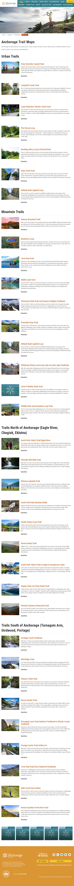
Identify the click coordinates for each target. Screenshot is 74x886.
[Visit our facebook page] (65, 854)
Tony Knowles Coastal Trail (32, 64)
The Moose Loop (28, 128)
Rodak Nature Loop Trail (31, 522)
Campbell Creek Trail (30, 85)
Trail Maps (17, 35)
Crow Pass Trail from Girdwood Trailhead (38, 767)
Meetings (34, 1)
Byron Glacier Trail (29, 700)
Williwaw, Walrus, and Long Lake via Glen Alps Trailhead (45, 365)
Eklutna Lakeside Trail (30, 481)
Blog (62, 1)
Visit (21, 1)
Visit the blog (42, 861)
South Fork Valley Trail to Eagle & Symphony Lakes (43, 565)
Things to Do (30, 4)
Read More (24, 76)
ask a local (60, 861)
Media (53, 865)
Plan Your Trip (68, 4)
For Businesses (54, 1)
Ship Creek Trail (28, 171)
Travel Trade (43, 1)
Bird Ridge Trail (27, 659)
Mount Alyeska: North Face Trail (34, 807)
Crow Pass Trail (27, 258)
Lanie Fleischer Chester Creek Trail (36, 107)
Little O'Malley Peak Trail (32, 386)
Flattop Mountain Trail (30, 219)
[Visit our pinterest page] (54, 854)
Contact (39, 865)
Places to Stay (47, 4)
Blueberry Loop (27, 239)
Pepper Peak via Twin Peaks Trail (35, 586)
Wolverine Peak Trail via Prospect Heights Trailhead (43, 301)
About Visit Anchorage (46, 865)
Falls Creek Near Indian (31, 788)
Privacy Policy (68, 865)
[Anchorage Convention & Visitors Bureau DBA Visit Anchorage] (9, 3)
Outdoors (21, 4)
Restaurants (57, 4)
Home (4, 35)
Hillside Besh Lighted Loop (32, 190)
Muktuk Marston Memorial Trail (35, 606)
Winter (27, 1)
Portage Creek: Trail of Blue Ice (34, 745)
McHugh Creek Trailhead (31, 638)
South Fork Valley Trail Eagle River (36, 440)
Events (38, 4)
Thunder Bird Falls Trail (31, 460)
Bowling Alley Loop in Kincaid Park (36, 149)
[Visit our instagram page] (57, 854)
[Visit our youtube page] (61, 854)
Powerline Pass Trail (29, 322)
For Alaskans (57, 865)
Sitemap (63, 865)
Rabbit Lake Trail (28, 280)
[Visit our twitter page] (69, 854)
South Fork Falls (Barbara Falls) (34, 502)
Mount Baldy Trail (28, 543)
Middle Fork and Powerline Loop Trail (37, 406)
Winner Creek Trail (29, 679)
